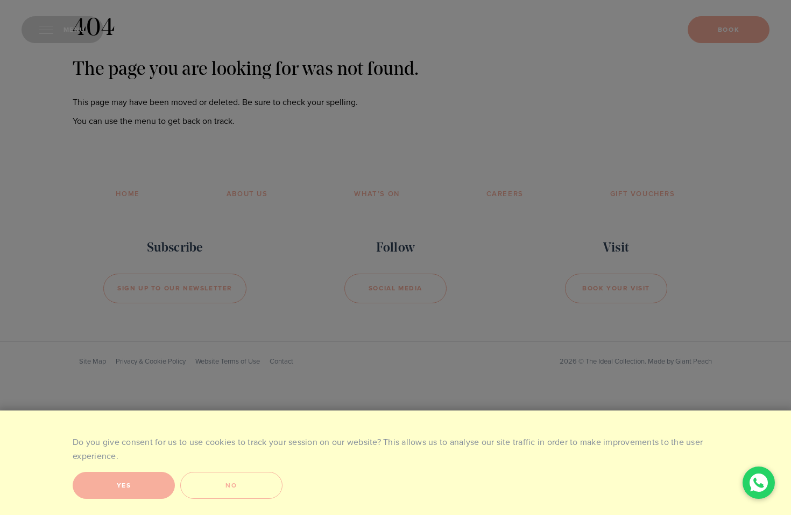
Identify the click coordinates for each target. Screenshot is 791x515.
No (231, 485)
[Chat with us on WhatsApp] (759, 483)
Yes (124, 485)
